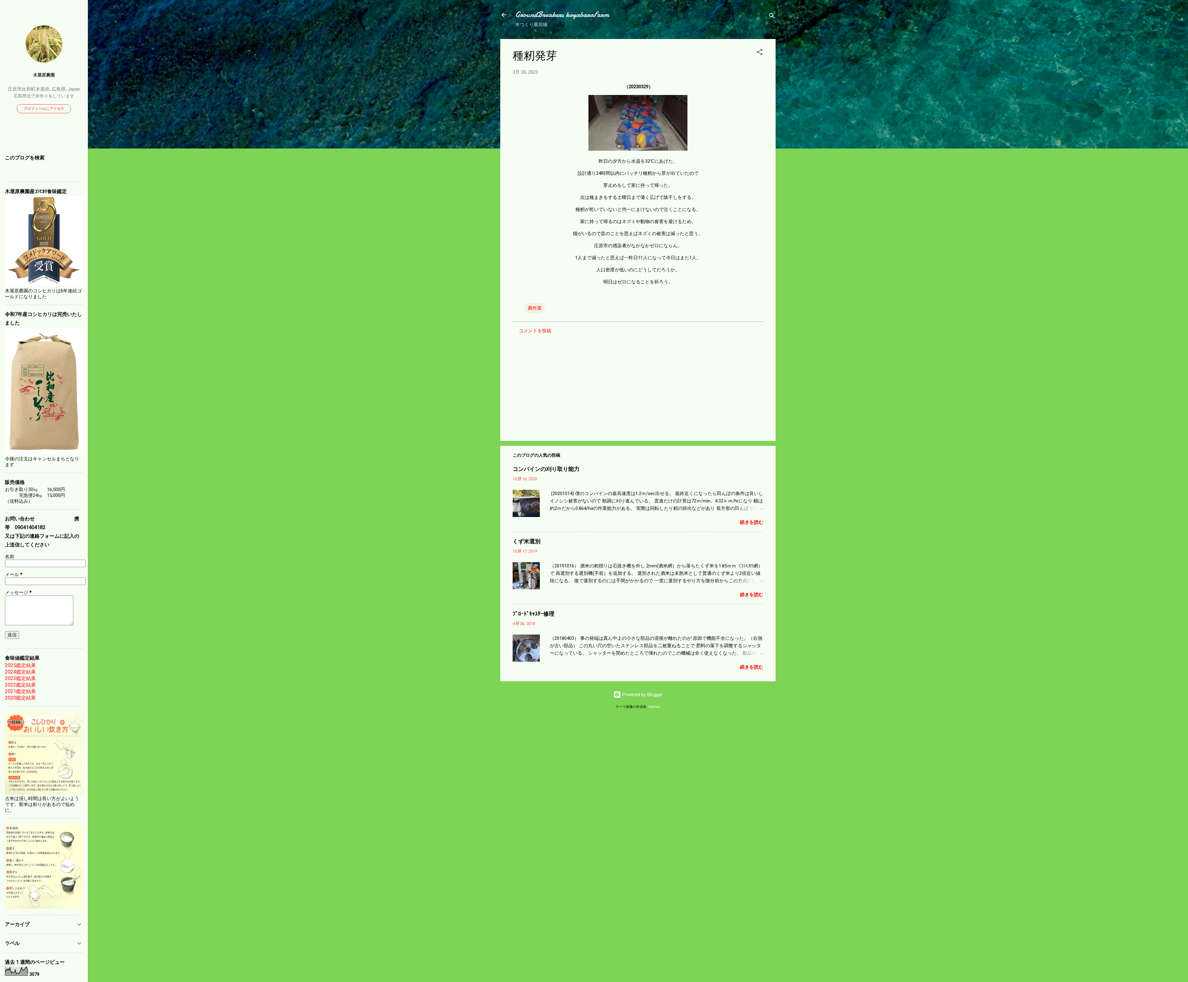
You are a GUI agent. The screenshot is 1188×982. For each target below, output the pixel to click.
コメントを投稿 (535, 331)
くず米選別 (526, 541)
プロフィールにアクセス (44, 108)
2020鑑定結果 (20, 698)
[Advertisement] (638, 383)
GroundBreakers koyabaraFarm (562, 15)
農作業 (535, 308)
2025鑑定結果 (20, 665)
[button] (759, 53)
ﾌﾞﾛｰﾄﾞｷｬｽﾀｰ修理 (533, 614)
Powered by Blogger (642, 694)
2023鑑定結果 (20, 678)
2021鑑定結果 (20, 691)
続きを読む (751, 522)
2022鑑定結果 (20, 685)
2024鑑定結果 (20, 672)
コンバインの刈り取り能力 (546, 469)
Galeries (654, 707)
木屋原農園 (44, 74)
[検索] (772, 16)
